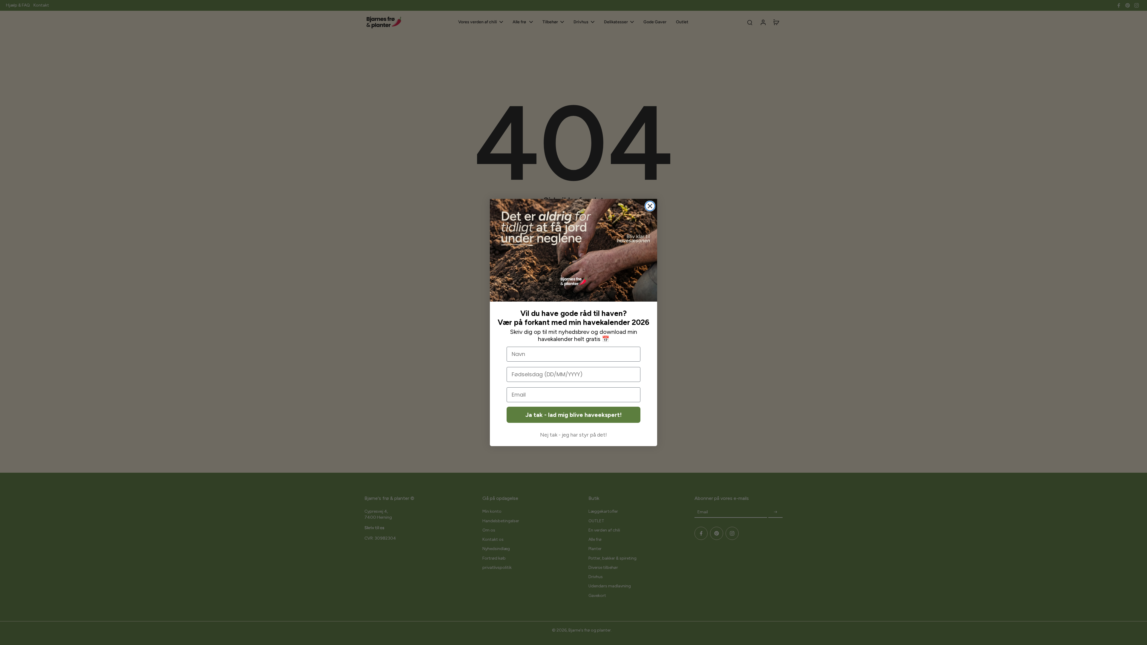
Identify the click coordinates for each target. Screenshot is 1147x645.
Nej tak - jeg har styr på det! (573, 434)
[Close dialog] (650, 206)
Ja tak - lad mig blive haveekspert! (573, 414)
